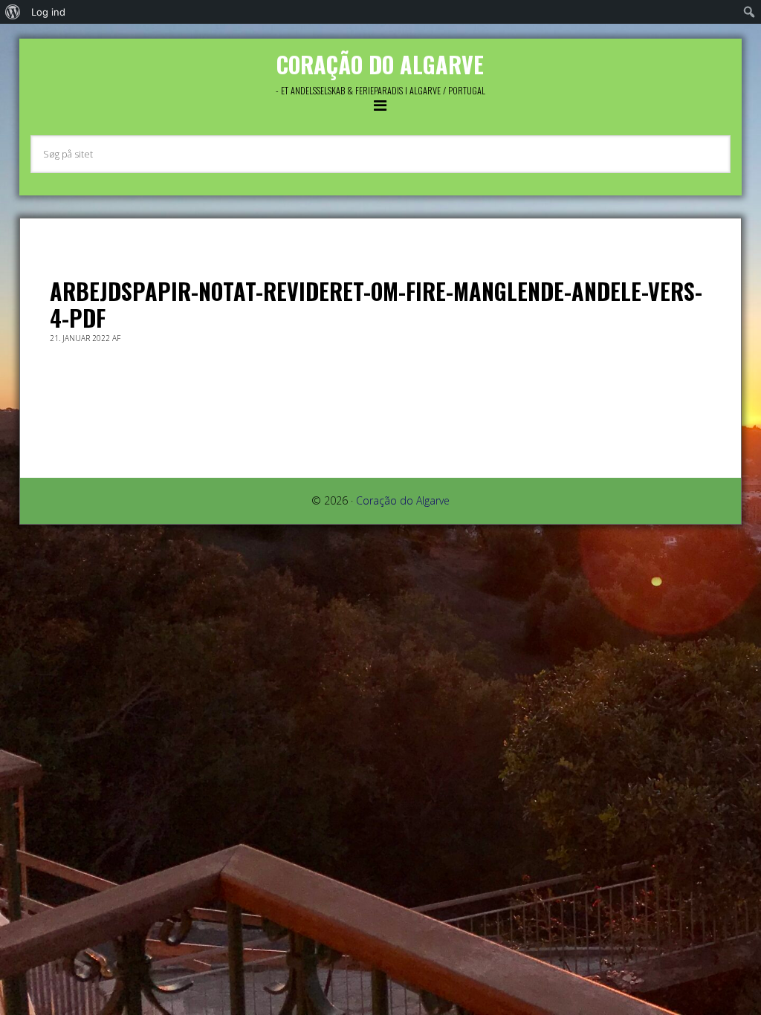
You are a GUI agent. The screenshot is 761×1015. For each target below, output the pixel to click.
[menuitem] (13, 12)
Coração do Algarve (380, 64)
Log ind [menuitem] (48, 12)
